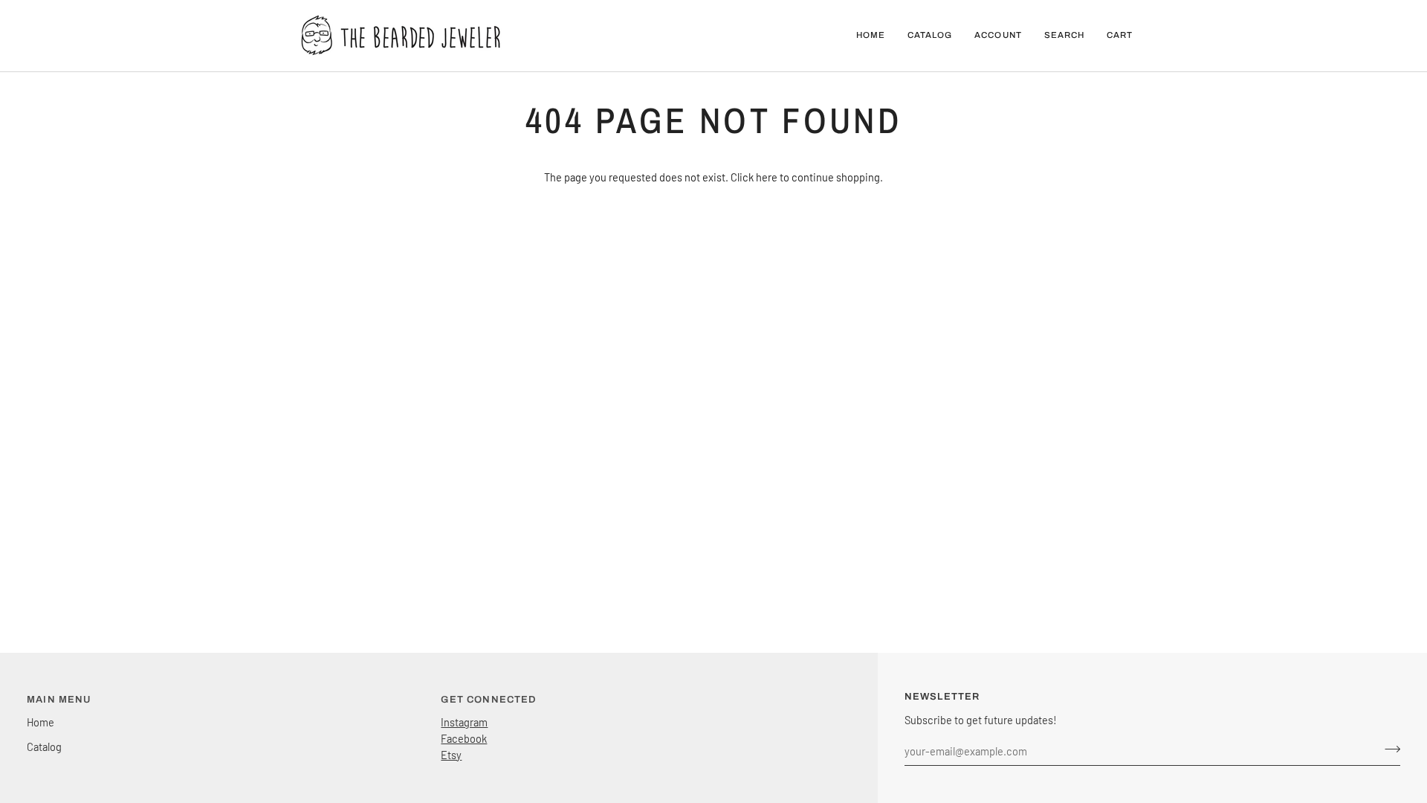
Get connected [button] (488, 699)
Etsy (451, 754)
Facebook (464, 738)
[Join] (1388, 749)
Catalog (44, 746)
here (766, 177)
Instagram (464, 722)
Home (40, 722)
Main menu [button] (59, 699)
